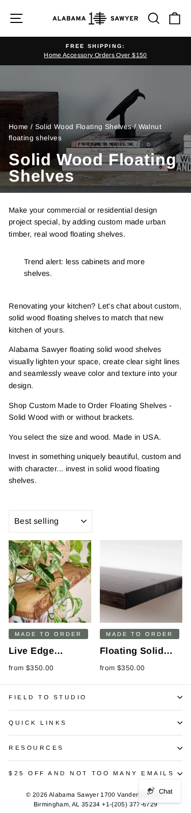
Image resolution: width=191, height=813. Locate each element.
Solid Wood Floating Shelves (83, 127)
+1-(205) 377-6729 (129, 804)
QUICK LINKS (38, 722)
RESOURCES (36, 747)
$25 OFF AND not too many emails (92, 773)
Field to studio (48, 697)
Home (18, 127)
